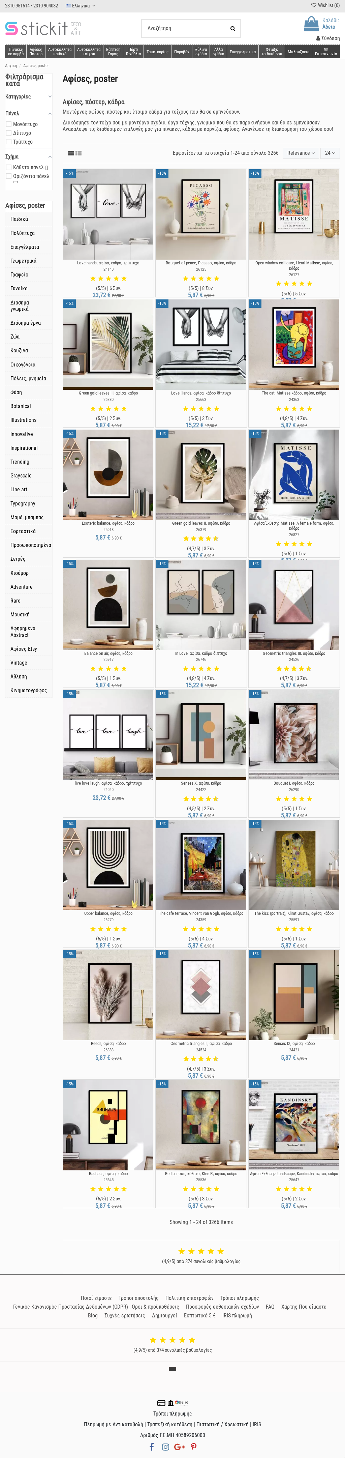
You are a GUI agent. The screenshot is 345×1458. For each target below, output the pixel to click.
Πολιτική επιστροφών (189, 1298)
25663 (201, 399)
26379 (201, 529)
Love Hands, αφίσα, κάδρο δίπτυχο (201, 393)
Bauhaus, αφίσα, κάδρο (108, 1173)
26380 (108, 399)
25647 (294, 1179)
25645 (108, 1179)
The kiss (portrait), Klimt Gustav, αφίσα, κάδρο (294, 913)
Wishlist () (328, 5)
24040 (108, 789)
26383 (108, 1049)
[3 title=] (108, 278)
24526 (294, 659)
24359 (201, 919)
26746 (201, 659)
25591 (294, 919)
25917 (108, 659)
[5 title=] (124, 278)
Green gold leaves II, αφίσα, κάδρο (201, 523)
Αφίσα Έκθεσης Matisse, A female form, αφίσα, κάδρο (294, 526)
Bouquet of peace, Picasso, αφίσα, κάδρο (201, 262)
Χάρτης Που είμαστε (303, 1307)
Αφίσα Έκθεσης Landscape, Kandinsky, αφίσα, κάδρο (294, 1173)
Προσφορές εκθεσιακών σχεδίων (222, 1307)
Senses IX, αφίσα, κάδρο (294, 1043)
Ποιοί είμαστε (96, 1298)
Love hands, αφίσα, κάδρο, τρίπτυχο (108, 262)
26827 (294, 534)
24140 (108, 269)
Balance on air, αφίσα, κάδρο (108, 653)
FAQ (270, 1307)
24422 (201, 789)
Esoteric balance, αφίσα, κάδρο (108, 523)
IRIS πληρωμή (237, 1315)
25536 (201, 1179)
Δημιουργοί (164, 1315)
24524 (201, 1049)
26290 (294, 789)
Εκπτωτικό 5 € (200, 1315)
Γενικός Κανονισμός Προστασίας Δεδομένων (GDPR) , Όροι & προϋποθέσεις (96, 1307)
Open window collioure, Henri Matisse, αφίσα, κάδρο (294, 265)
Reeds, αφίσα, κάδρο (108, 1043)
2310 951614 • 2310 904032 (31, 6)
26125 (201, 269)
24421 (294, 1049)
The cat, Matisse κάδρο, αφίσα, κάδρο (294, 393)
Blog (93, 1315)
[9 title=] (213, 538)
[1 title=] (93, 278)
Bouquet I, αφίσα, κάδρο (294, 783)
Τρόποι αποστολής (139, 1298)
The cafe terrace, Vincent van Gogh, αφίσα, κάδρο (201, 913)
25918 (108, 529)
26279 (108, 919)
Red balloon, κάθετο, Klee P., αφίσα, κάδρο (201, 1173)
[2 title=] (100, 278)
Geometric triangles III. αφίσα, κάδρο (294, 653)
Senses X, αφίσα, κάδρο (201, 783)
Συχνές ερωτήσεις (124, 1315)
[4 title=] (116, 278)
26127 (294, 274)
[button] (218, 51)
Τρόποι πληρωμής (239, 1298)
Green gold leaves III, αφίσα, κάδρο (108, 393)
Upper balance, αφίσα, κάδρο (108, 913)
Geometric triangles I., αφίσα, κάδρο (201, 1043)
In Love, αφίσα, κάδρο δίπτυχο (201, 653)
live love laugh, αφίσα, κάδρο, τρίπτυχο (108, 783)
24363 (294, 399)
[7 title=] (205, 538)
